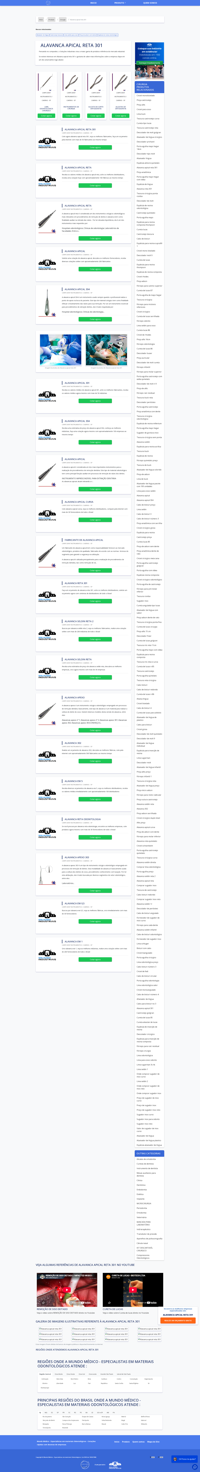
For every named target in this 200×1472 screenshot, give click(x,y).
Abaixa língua (142, 699)
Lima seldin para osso (71, 35)
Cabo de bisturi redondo (147, 689)
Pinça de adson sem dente (148, 546)
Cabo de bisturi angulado (148, 913)
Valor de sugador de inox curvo (147, 1129)
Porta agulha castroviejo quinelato (147, 851)
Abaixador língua (144, 158)
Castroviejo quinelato (146, 213)
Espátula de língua (145, 184)
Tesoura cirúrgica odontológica (144, 417)
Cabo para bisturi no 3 (146, 1003)
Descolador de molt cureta (148, 362)
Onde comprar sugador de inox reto (148, 1087)
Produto (119, 3)
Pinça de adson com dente (88, 35)
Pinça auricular (143, 358)
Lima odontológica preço (147, 962)
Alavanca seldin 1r (144, 904)
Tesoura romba (143, 596)
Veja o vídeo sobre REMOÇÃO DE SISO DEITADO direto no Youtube (66, 1313)
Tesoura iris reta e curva (147, 662)
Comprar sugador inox (146, 885)
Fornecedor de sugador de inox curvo (148, 919)
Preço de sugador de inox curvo (148, 1099)
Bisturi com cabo (144, 948)
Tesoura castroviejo (145, 671)
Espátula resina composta (148, 575)
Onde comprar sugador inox (149, 1093)
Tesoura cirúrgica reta (146, 781)
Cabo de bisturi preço (146, 505)
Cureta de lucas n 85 (145, 666)
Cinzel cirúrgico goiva (146, 528)
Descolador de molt (145, 201)
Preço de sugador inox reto (148, 1110)
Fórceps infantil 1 (144, 776)
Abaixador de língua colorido (149, 469)
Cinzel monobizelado (146, 95)
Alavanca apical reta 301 (147, 167)
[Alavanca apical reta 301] (46, 82)
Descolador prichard (145, 141)
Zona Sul (82, 1434)
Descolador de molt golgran (149, 132)
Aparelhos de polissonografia (149, 1238)
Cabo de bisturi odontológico (149, 934)
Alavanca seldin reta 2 (146, 876)
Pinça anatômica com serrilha (149, 523)
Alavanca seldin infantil (146, 930)
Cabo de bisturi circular (147, 976)
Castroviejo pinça (144, 537)
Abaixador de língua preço (148, 785)
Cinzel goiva (142, 729)
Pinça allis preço (144, 772)
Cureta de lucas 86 (145, 348)
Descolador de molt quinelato (149, 734)
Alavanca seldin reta (145, 804)
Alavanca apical (143, 495)
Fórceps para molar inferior (149, 836)
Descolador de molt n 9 (147, 383)
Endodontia (142, 1189)
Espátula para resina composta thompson (146, 223)
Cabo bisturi (142, 685)
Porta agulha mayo (145, 217)
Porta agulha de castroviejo (149, 584)
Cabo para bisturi (144, 724)
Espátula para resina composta (146, 656)
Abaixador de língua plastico (149, 1140)
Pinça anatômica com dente (148, 411)
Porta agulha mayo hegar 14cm (148, 147)
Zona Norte (59, 1434)
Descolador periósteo (146, 402)
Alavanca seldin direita (146, 862)
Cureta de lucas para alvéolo (149, 712)
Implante (140, 1199)
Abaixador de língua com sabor (147, 611)
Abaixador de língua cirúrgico (149, 137)
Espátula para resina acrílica (149, 446)
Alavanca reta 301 (144, 189)
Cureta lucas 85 (143, 541)
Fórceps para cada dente (147, 925)
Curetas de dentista (145, 1163)
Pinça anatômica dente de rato (148, 552)
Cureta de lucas (143, 260)
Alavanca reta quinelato (147, 841)
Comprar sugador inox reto (149, 899)
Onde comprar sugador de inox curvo (148, 1075)
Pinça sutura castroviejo (147, 799)
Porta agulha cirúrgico (146, 957)
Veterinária (141, 1217)
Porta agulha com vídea (147, 570)
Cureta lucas (142, 229)
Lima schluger (143, 943)
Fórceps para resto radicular (149, 795)
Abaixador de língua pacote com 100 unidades (148, 485)
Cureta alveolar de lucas (147, 1022)
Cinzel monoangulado (146, 990)
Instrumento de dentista (147, 1168)
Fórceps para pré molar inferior (147, 590)
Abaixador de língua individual (145, 744)
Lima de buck (142, 479)
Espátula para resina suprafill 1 (149, 244)
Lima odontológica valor (147, 985)
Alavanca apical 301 (145, 1008)
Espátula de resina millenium (149, 423)
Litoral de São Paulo (124, 1434)
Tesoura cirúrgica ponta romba (147, 194)
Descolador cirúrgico (146, 1034)
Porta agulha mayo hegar (148, 428)
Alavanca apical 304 (145, 500)
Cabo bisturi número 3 (146, 966)
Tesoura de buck (144, 465)
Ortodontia (141, 1212)
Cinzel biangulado (144, 953)
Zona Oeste (71, 1434)
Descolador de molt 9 (146, 738)
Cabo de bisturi (143, 238)
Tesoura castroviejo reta (147, 128)
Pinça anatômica (144, 172)
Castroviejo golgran (145, 1013)
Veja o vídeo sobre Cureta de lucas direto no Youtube (126, 1313)
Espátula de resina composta (149, 272)
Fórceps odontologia (146, 344)
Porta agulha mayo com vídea (149, 650)
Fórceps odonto (143, 321)
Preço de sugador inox (146, 1105)
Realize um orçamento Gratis (178, 1320)
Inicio (93, 3)
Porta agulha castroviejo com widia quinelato (149, 377)
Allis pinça (141, 822)
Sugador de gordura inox (147, 432)
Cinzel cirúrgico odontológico (149, 579)
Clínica (139, 1180)
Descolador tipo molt (146, 153)
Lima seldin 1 (142, 1069)
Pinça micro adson (144, 790)
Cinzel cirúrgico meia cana (148, 558)
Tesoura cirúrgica (144, 299)
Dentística (141, 1185)
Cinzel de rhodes (144, 335)
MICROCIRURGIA (144, 1203)
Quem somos (150, 3)
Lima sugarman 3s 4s (146, 1064)
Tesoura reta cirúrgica (146, 680)
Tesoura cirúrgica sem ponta (149, 437)
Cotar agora (46, 115)
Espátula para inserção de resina (148, 752)
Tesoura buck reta (145, 397)
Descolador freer (144, 636)
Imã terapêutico (143, 1229)
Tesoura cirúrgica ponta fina (149, 622)
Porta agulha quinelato (147, 675)
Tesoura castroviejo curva (148, 118)
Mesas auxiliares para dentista (146, 1174)
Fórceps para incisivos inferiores (146, 305)
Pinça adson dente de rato (148, 617)
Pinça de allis (142, 388)
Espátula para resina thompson (146, 266)
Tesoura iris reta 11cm (146, 645)
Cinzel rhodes (142, 276)
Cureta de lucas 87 (145, 290)
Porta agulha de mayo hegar (149, 295)
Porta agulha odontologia (148, 980)
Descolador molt (144, 762)
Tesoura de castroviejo (147, 890)
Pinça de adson (143, 474)
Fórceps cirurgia (144, 1051)
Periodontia (142, 1208)
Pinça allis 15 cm (144, 631)
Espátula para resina (146, 532)
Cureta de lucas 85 (145, 1017)
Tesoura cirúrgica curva (147, 857)
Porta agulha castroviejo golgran (147, 564)
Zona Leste (93, 1434)
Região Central (45, 1434)
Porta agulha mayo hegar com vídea (148, 178)
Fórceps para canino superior (149, 286)
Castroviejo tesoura (56, 35)
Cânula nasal (142, 1243)
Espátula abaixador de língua (149, 1145)
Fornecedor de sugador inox (149, 939)
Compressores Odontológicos (143, 1256)
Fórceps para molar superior (149, 371)
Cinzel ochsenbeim (145, 845)
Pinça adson (142, 281)
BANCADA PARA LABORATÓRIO (144, 1223)
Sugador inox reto (144, 1124)
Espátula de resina (145, 456)
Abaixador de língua (145, 1136)
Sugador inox (142, 601)
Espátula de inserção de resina (147, 1028)
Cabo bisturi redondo (146, 894)
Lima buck (141, 114)
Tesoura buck (143, 451)
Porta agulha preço (145, 871)
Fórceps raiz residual (146, 393)
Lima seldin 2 (142, 1081)
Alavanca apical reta (145, 881)
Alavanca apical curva (146, 827)
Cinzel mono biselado (146, 250)
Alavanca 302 (142, 808)
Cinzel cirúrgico (143, 311)
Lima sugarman (143, 758)
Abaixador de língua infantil (149, 767)
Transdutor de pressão (147, 1234)
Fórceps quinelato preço (147, 460)
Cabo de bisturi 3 (144, 514)
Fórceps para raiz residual (148, 1046)
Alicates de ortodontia (146, 1159)
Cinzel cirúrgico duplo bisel (148, 818)
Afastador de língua (43, 35)
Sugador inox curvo (145, 1114)
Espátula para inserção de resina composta (148, 1040)
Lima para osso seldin (146, 491)
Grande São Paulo (106, 1434)
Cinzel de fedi (142, 971)
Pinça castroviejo (144, 100)
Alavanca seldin (143, 442)
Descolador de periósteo (147, 908)
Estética (140, 1194)
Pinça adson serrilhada (146, 813)
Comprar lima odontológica (148, 867)
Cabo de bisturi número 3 (148, 518)
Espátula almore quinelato (148, 163)
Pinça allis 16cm (143, 339)
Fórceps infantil (143, 367)
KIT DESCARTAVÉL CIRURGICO (145, 1249)
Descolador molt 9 (144, 255)
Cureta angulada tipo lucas (148, 605)
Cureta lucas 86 (143, 330)
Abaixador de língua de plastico (146, 718)
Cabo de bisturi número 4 (148, 994)
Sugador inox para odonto (148, 1119)
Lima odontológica (145, 1055)
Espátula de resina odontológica (108, 35)
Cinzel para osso (144, 109)
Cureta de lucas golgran (147, 640)
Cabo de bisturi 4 (144, 708)
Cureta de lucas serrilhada (148, 316)
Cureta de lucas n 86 (145, 694)
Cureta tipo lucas (144, 123)
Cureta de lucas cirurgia (147, 626)
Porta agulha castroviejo (147, 407)
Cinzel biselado (143, 703)
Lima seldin (141, 509)
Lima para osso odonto (147, 1060)
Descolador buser (144, 353)
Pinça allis (141, 104)
